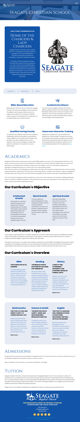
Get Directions (42, 407)
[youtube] (45, 414)
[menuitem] (12, 91)
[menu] (77, 3)
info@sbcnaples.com (42, 409)
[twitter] (42, 414)
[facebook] (34, 414)
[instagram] (38, 414)
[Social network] (49, 414)
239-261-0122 (42, 411)
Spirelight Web (45, 419)
